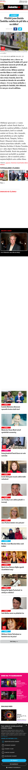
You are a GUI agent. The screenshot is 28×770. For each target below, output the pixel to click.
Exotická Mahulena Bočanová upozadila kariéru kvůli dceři (10, 408)
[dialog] (14, 747)
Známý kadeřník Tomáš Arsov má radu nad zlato (13, 455)
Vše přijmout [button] (14, 760)
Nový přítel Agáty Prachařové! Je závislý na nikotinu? (11, 591)
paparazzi (8, 163)
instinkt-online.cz (21, 719)
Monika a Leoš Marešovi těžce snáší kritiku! (12, 545)
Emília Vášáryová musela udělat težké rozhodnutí (13, 478)
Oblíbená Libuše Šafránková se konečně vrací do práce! (11, 635)
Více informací (4, 736)
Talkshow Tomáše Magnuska (20, 693)
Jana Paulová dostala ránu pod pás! (12, 523)
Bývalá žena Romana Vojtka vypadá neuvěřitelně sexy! (12, 568)
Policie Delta (21, 682)
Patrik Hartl (14, 163)
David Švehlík (20, 163)
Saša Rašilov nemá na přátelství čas (12, 613)
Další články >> (14, 641)
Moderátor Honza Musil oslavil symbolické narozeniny (11, 431)
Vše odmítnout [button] (14, 764)
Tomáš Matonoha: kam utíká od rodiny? (10, 252)
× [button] (26, 725)
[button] (14, 738)
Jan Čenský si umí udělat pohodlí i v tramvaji (12, 501)
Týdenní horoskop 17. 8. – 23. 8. (22, 716)
